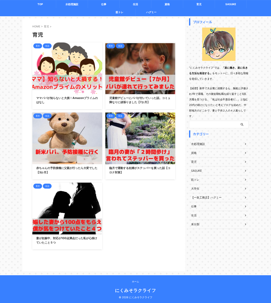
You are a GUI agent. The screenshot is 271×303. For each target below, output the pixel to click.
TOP (40, 4)
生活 (135, 4)
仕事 (103, 4)
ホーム (135, 281)
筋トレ (119, 12)
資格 (167, 4)
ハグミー (151, 12)
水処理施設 (71, 4)
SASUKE (230, 4)
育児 (199, 4)
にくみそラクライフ (135, 290)
